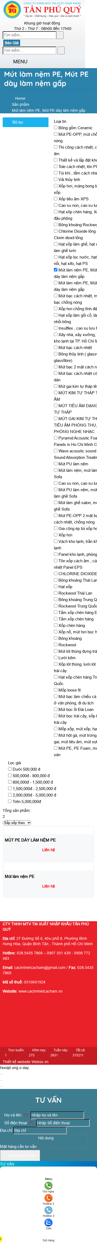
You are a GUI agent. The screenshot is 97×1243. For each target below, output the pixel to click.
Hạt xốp (65, 586)
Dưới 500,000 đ (26, 769)
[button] (7, 62)
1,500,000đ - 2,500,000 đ (34, 788)
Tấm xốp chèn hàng (75, 619)
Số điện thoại (18, 1122)
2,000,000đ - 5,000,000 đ (34, 795)
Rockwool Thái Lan (75, 593)
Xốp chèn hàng (71, 625)
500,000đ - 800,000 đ (31, 775)
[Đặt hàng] (23, 907)
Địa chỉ (6, 1130)
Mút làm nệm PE (19, 876)
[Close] (1, 1074)
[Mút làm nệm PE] (20, 866)
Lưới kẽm (67, 657)
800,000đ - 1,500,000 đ (33, 782)
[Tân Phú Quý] (42, 17)
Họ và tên (15, 1115)
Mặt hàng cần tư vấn (18, 1146)
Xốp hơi (65, 535)
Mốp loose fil (69, 690)
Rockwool (67, 645)
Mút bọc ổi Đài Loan (75, 709)
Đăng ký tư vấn (22, 1155)
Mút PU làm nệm (73, 464)
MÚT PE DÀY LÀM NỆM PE (30, 840)
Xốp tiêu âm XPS (73, 199)
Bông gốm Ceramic (75, 127)
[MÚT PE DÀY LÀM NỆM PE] (30, 830)
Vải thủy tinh (69, 179)
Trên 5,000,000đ (27, 801)
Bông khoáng (70, 638)
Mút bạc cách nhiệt (75, 347)
